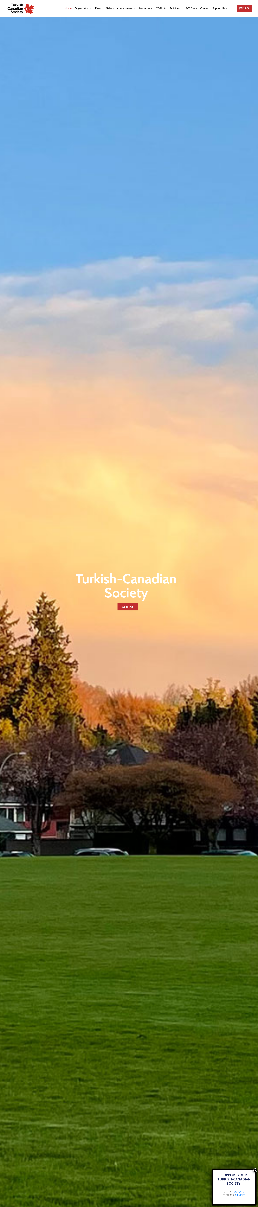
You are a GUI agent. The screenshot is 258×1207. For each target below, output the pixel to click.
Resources (144, 8)
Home (68, 8)
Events (99, 8)
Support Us (218, 8)
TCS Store (191, 8)
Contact (204, 8)
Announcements (126, 8)
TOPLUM (161, 8)
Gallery (110, 8)
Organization (82, 8)
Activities (175, 8)
